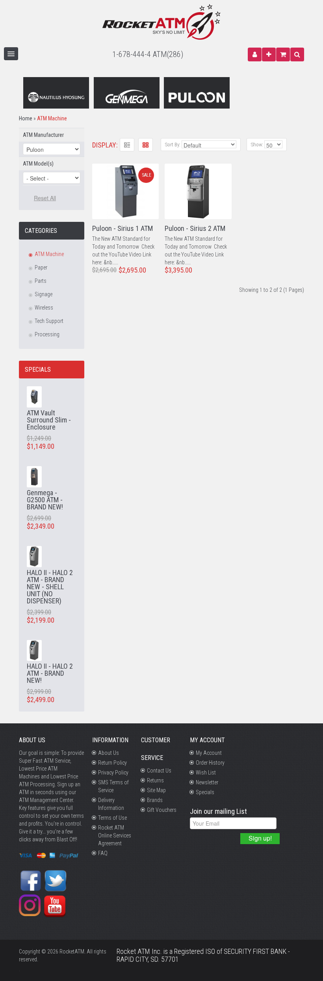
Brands (155, 800)
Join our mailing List (218, 811)
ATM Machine (52, 118)
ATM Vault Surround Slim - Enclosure (49, 420)
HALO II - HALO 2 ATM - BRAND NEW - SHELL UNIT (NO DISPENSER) (50, 586)
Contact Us (159, 770)
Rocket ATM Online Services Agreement (114, 835)
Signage (43, 294)
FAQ (103, 853)
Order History (210, 763)
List (127, 144)
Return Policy (112, 763)
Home (25, 118)
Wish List (206, 772)
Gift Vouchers (161, 810)
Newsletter (207, 782)
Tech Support (49, 321)
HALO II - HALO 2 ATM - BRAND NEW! (50, 673)
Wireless (44, 307)
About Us (108, 753)
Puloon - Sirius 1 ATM (122, 228)
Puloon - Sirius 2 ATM (195, 228)
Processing (47, 334)
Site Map (156, 790)
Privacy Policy (113, 772)
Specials (205, 792)
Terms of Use (112, 818)
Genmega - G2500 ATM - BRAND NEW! (45, 500)
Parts (40, 281)
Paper (41, 267)
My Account (209, 753)
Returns (155, 780)
